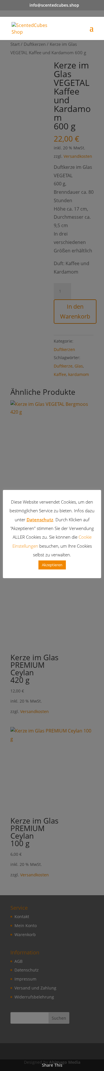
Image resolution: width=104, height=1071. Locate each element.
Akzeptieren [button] (52, 564)
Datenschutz (40, 519)
